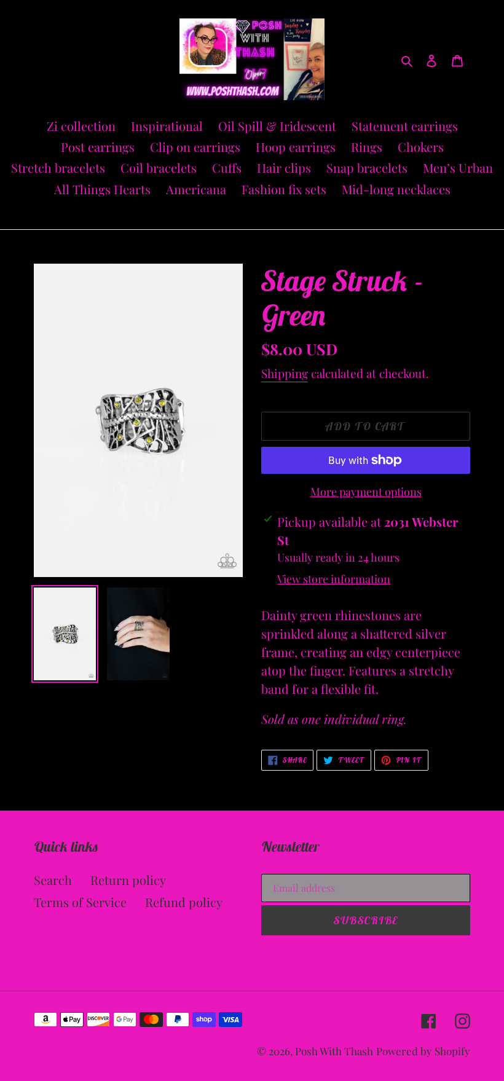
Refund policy (183, 902)
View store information (333, 579)
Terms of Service (80, 902)
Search (53, 879)
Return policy (128, 879)
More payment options (366, 491)
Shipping (284, 373)
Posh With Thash (334, 1051)
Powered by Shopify (423, 1051)
